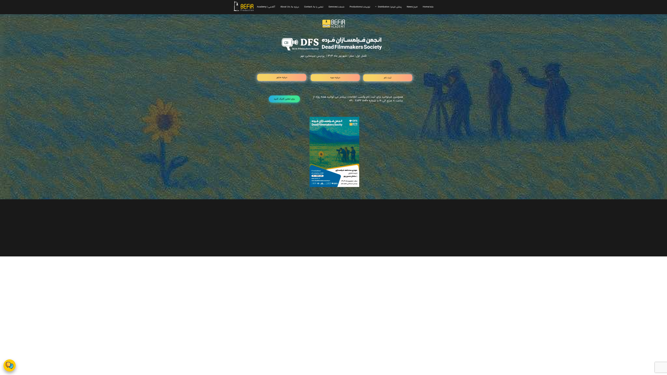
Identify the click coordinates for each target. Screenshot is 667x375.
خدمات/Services (336, 7)
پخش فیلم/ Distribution (390, 7)
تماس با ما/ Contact (313, 7)
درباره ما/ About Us (289, 7)
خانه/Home (428, 7)
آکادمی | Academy (266, 7)
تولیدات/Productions (360, 7)
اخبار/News (412, 7)
